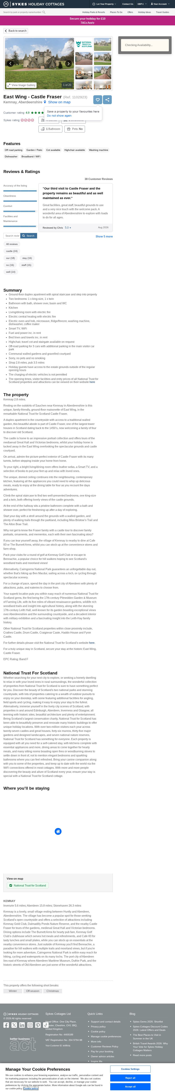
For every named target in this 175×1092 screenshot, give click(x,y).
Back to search (17, 30)
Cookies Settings (130, 1069)
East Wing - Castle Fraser (32, 96)
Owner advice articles (102, 1056)
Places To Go (116, 12)
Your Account (160, 4)
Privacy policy (98, 1026)
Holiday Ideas (144, 12)
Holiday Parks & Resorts (93, 12)
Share (107, 99)
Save (97, 99)
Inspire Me (96, 1061)
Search (30, 235)
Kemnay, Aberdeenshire (37, 102)
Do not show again (59, 115)
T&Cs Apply (87, 22)
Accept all (130, 1087)
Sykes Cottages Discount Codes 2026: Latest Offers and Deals (150, 1028)
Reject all (130, 1078)
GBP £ (141, 4)
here (92, 382)
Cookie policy (98, 1031)
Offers (130, 12)
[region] (87, 1077)
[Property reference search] (43, 12)
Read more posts (142, 1055)
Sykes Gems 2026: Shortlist (148, 1021)
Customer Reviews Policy (104, 1046)
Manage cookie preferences (106, 1036)
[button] (10, 63)
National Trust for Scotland (30, 885)
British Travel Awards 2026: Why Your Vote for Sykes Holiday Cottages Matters (150, 1047)
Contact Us (127, 4)
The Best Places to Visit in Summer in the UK (147, 1037)
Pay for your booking (102, 1051)
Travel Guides (162, 12)
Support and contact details (105, 1021)
